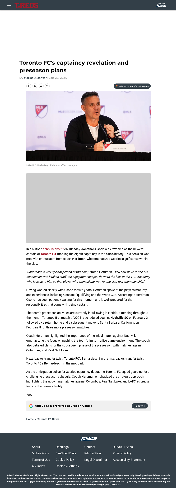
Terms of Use (41, 459)
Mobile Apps (40, 453)
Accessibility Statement (129, 459)
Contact (89, 447)
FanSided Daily (66, 453)
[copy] (47, 85)
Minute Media (22, 475)
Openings (62, 447)
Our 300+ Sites (123, 447)
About (36, 447)
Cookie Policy (65, 459)
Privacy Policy (122, 453)
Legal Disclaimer (95, 459)
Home (30, 419)
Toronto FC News (48, 419)
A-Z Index (38, 466)
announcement (53, 249)
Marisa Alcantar (35, 78)
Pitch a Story (93, 453)
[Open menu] (9, 5)
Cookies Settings (67, 466)
